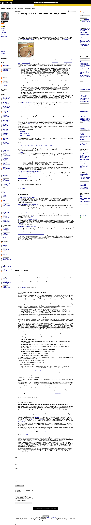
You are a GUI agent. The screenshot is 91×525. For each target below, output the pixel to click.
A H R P (4, 200)
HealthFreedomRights (7, 135)
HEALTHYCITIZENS (6, 137)
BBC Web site (38, 417)
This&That (4, 163)
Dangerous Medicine (6, 121)
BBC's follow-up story (22, 421)
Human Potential (4, 40)
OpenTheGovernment (7, 259)
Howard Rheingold (6, 64)
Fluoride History (6, 107)
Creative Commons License (51, 517)
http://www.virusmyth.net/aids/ (24, 135)
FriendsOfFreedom (6, 97)
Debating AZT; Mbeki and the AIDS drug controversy (30, 369)
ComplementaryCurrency (7, 269)
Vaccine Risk (5, 176)
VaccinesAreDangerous (7, 185)
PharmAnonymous (6, 205)
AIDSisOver (5, 167)
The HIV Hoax (58, 393)
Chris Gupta (5, 78)
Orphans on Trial (67, 39)
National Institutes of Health (37, 419)
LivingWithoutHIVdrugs (7, 155)
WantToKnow (5, 218)
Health (2, 38)
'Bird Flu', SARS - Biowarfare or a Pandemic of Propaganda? (85, 49)
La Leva (4, 66)
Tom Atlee (4, 80)
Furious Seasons (6, 199)
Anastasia (4, 237)
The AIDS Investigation (22, 178)
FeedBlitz (87, 19)
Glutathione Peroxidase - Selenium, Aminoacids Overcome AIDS (31, 234)
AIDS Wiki (4, 151)
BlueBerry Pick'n (6, 128)
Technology (3, 49)
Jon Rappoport (5, 228)
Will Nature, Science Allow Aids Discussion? (27, 197)
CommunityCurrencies (7, 266)
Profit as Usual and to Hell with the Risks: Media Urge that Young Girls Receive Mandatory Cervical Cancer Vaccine (85, 120)
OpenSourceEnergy (6, 283)
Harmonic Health (6, 98)
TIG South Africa (6, 150)
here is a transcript (26, 63)
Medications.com (6, 206)
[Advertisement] (30, 26)
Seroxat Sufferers (6, 201)
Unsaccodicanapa (6, 65)
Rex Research (5, 213)
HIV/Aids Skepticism (6, 164)
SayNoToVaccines (6, 180)
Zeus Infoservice (6, 101)
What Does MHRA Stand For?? (84, 112)
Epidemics (3, 34)
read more (23, 201)
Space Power (5, 281)
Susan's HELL (5, 71)
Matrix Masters (5, 112)
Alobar (4, 117)
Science (2, 45)
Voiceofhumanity (6, 229)
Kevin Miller (5, 115)
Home (36, 5)
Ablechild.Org (5, 102)
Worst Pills (5, 197)
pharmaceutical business (27, 102)
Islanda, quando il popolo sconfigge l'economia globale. (85, 174)
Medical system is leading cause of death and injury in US (85, 41)
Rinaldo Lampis (5, 82)
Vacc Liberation (5, 175)
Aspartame (5, 134)
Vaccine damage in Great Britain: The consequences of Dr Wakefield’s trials (85, 76)
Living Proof (5, 169)
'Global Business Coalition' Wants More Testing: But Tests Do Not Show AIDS (85, 102)
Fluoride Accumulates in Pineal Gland (84, 35)
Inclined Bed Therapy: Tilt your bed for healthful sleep (85, 61)
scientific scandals (30, 123)
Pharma (2, 43)
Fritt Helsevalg (5, 108)
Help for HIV (5, 154)
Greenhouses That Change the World (85, 199)
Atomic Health (5, 125)
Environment (3, 32)
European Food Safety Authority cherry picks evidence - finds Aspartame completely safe (85, 65)
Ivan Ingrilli (5, 77)
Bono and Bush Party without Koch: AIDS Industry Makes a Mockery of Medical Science (85, 115)
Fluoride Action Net (6, 106)
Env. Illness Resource (7, 144)
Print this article (73, 10)
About (42, 5)
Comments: (17, 468)
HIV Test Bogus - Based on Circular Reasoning (27, 219)
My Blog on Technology (7, 287)
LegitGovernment (6, 251)
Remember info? (19, 481)
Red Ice (4, 255)
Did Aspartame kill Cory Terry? (84, 68)
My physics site (5, 70)
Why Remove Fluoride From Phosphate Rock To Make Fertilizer (85, 143)
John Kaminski (5, 253)
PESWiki (4, 286)
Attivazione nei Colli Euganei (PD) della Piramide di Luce (84, 184)
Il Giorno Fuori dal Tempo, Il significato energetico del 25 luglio (85, 178)
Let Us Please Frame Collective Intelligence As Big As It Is (84, 153)
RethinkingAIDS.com (26, 434)
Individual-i (5, 233)
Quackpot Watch (6, 103)
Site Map (3, 26)
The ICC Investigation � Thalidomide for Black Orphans (29, 171)
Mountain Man (5, 234)
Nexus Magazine (6, 217)
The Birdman (5, 254)
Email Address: (18, 461)
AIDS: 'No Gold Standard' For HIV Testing (85, 96)
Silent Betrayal (5, 192)
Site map (39, 5)
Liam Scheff (24, 287)
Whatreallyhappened (6, 242)
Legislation (3, 42)
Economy (2, 30)
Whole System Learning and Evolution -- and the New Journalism (84, 160)
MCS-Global (5, 119)
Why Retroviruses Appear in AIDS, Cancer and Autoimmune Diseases (32, 211)
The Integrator (5, 133)
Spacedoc (4, 195)
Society (2, 47)
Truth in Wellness (6, 126)
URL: (16, 464)
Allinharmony (5, 258)
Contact (45, 5)
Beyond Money (5, 271)
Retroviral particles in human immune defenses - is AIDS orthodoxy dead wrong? (85, 72)
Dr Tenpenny (5, 184)
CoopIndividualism (6, 232)
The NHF (4, 99)
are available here (46, 431)
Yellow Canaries (5, 129)
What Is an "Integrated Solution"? (84, 204)
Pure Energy (5, 278)
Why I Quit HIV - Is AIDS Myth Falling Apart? (27, 226)
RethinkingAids (5, 160)
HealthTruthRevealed (6, 130)
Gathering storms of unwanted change (84, 163)
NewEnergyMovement (7, 282)
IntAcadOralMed (6, 116)
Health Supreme (4, 21)
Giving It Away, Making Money (84, 196)
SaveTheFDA (5, 196)
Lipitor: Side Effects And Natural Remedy (84, 30)
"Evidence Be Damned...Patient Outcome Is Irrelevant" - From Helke (85, 140)
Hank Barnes (5, 159)
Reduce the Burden (6, 168)
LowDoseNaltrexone (6, 158)
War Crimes (3, 53)
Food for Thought (4, 36)
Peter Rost (4, 204)
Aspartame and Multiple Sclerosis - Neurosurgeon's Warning (85, 45)
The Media (3, 51)
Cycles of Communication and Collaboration (85, 202)
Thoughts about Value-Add (85, 206)
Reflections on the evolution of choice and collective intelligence (84, 156)
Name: (16, 457)
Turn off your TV (6, 249)
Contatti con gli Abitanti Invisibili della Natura (84, 188)
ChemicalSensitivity (6, 110)
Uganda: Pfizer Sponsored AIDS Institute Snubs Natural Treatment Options (85, 90)
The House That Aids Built (27, 39)
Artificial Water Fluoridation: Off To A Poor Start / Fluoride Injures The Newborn (85, 129)
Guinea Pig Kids (55, 62)
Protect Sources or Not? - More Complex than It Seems (85, 166)
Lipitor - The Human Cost (85, 32)
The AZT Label (23, 301)
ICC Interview (20, 152)
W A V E (4, 179)
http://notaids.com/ (21, 131)
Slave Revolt (5, 267)
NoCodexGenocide (6, 120)
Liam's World (5, 124)
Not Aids (4, 153)
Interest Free (5, 270)
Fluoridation (5, 142)
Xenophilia (5, 216)
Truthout (4, 250)
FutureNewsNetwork (6, 221)
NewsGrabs (3, 28)
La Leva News (5, 69)
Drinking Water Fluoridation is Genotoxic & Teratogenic (85, 133)
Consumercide (5, 138)
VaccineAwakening (6, 183)
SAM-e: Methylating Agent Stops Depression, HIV (28, 204)
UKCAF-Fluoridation (6, 139)
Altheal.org (69, 58)
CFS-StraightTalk (6, 162)
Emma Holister (5, 81)
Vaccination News (6, 181)
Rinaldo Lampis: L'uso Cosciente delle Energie (84, 181)
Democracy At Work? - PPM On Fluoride (85, 137)
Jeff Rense (5, 245)
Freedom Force (5, 244)
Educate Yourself (6, 212)
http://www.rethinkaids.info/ (23, 133)
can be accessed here (35, 78)
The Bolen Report (6, 143)
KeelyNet (4, 279)
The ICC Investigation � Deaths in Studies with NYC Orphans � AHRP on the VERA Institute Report (39, 145)
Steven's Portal (5, 220)
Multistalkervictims (6, 260)
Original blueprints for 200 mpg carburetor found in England (85, 38)
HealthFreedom (5, 111)
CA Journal (5, 85)
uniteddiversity (5, 246)
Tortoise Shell (5, 230)
